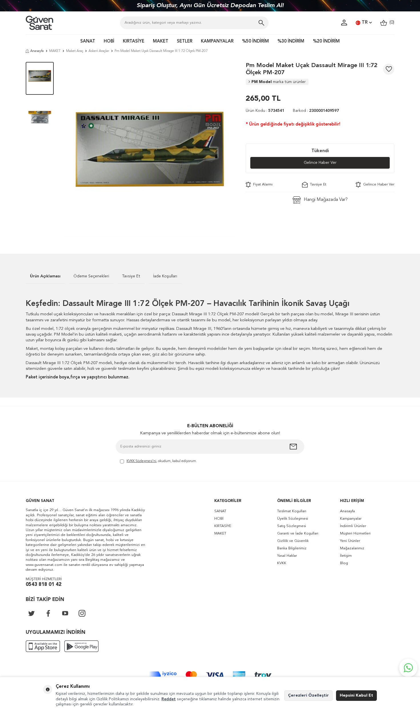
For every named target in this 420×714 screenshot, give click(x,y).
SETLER (184, 41)
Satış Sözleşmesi (291, 526)
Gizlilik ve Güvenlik (293, 541)
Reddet (168, 699)
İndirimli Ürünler (353, 526)
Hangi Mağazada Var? (326, 199)
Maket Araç (74, 51)
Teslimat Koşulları (291, 511)
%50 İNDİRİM (255, 41)
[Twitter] (31, 613)
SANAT (87, 41)
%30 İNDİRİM (290, 41)
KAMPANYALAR (217, 41)
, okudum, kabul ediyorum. (162, 461)
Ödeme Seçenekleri (91, 276)
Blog (344, 563)
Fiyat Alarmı (262, 184)
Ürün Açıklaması (45, 276)
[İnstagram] (82, 613)
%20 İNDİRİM (326, 41)
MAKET (160, 41)
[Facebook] (48, 613)
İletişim (346, 556)
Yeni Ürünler (350, 541)
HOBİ (109, 41)
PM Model (278, 82)
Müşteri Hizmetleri (355, 533)
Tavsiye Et (317, 184)
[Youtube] (65, 613)
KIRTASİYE (133, 41)
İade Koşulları (165, 276)
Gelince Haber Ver (320, 163)
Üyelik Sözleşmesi (292, 519)
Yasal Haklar (287, 556)
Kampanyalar (350, 519)
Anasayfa (37, 51)
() (390, 22)
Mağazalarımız (352, 548)
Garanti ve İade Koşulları (297, 533)
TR (365, 22)
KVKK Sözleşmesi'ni (141, 461)
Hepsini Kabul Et (356, 695)
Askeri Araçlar (99, 51)
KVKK (281, 563)
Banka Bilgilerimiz (292, 548)
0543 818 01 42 (43, 584)
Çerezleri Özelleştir (308, 695)
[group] (149, 149)
